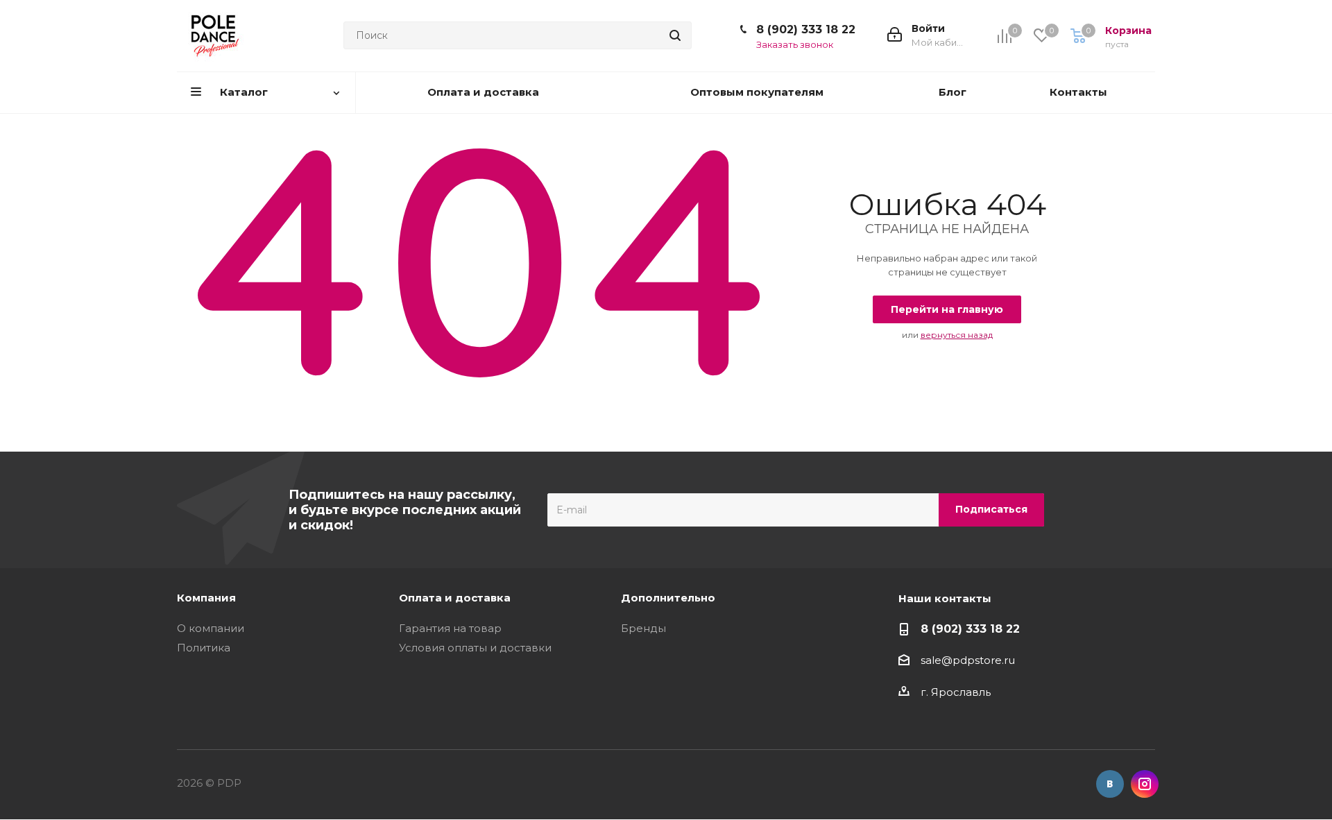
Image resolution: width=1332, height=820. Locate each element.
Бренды (643, 628)
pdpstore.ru (984, 660)
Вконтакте (1110, 784)
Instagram (1145, 784)
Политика (203, 647)
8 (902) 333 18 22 (805, 29)
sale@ (937, 660)
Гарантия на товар (450, 628)
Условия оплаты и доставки (475, 647)
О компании (210, 628)
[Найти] (675, 35)
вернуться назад (957, 335)
